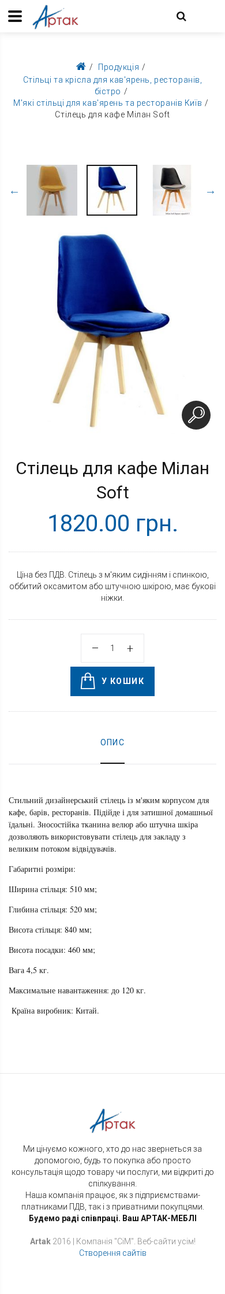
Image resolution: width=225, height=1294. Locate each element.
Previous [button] (14, 190)
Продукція (118, 67)
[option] (52, 190)
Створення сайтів (113, 1253)
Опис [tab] (112, 742)
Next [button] (210, 190)
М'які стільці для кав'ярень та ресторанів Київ (107, 103)
